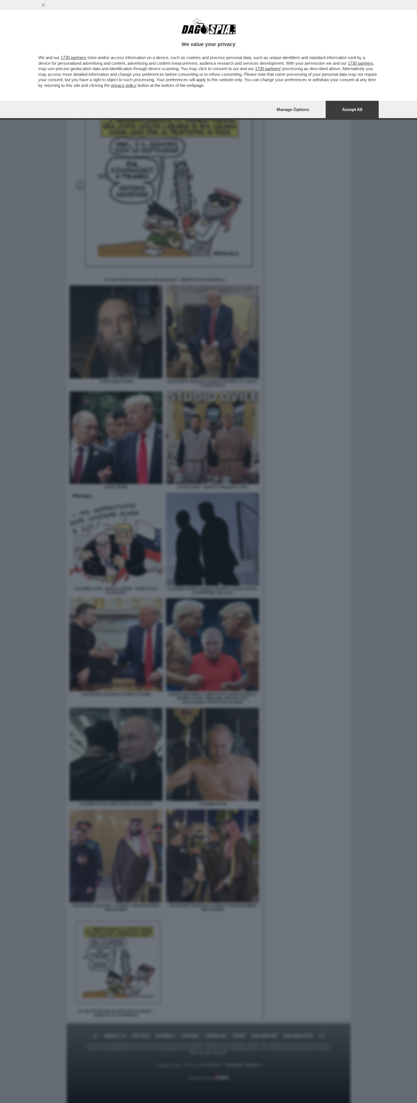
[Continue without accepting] (43, 5)
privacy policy (123, 85)
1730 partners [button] (73, 57)
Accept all (352, 109)
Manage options (293, 109)
